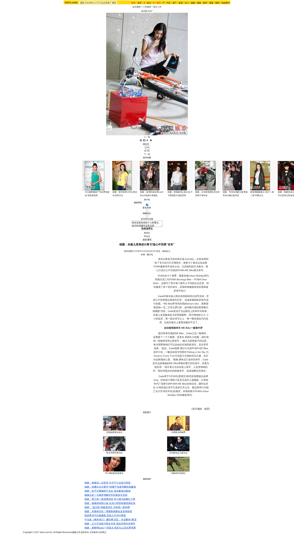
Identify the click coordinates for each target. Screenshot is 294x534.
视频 (193, 3)
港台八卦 (157, 7)
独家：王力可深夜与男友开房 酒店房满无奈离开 (110, 523)
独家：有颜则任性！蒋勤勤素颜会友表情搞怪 (108, 511)
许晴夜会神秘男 (178, 432)
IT (163, 3)
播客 (199, 3)
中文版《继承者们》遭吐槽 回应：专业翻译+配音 (111, 519)
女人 (187, 3)
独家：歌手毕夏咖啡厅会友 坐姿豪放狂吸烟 (107, 491)
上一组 (147, 137)
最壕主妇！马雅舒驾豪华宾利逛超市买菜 (106, 495)
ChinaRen (89, 3)
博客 (211, 3)
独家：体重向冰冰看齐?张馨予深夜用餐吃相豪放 (110, 486)
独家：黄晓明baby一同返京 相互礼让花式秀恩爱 (110, 527)
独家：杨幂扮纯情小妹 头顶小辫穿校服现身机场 (110, 503)
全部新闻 (93, 532)
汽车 (168, 3)
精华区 (147, 233)
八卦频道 (147, 7)
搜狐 (82, 3)
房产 (175, 3)
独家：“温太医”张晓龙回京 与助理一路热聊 (107, 507)
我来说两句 (129, 251)
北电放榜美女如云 (114, 432)
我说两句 (226, 3)
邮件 (205, 3)
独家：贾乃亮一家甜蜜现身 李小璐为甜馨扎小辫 (110, 499)
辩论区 (147, 236)
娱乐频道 (137, 7)
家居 (181, 3)
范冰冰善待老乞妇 (114, 453)
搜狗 (114, 3)
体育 (139, 3)
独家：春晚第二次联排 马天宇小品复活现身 (107, 482)
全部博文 (102, 532)
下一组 (147, 154)
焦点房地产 (106, 3)
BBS (217, 3)
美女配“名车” (147, 11)
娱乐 (149, 3)
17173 (98, 3)
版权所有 (85, 532)
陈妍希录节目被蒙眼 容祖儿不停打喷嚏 (105, 515)
